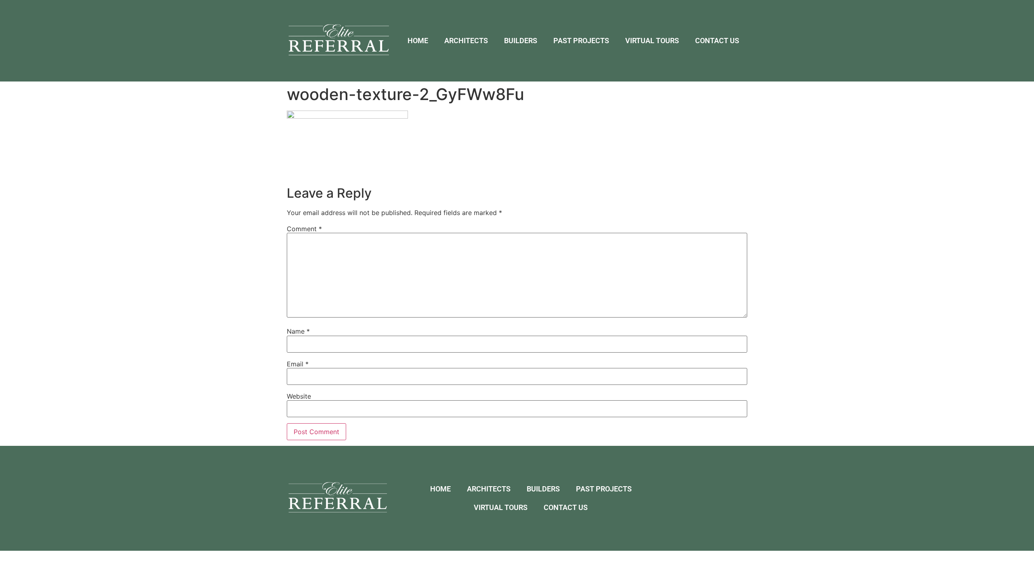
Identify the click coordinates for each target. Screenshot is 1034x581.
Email (298, 364)
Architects (466, 40)
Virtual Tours (652, 40)
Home (418, 40)
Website (299, 396)
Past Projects (581, 40)
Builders (520, 40)
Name (298, 331)
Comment (304, 229)
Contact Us (717, 40)
